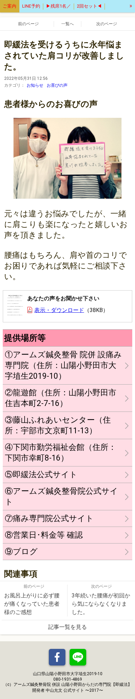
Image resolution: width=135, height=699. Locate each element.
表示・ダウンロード (59, 310)
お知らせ (35, 85)
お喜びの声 (57, 85)
